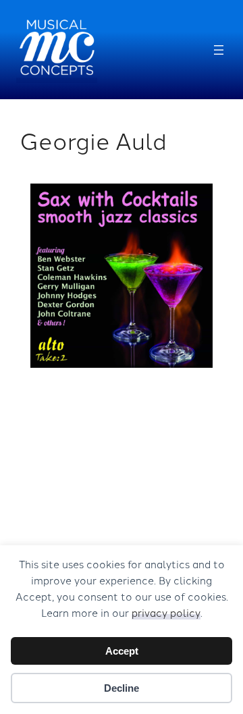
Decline (121, 688)
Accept (121, 651)
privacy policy (166, 612)
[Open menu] (219, 50)
